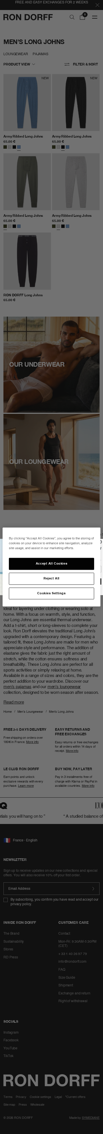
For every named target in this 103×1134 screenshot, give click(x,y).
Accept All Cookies (51, 563)
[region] (51, 567)
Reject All (51, 578)
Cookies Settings (51, 593)
